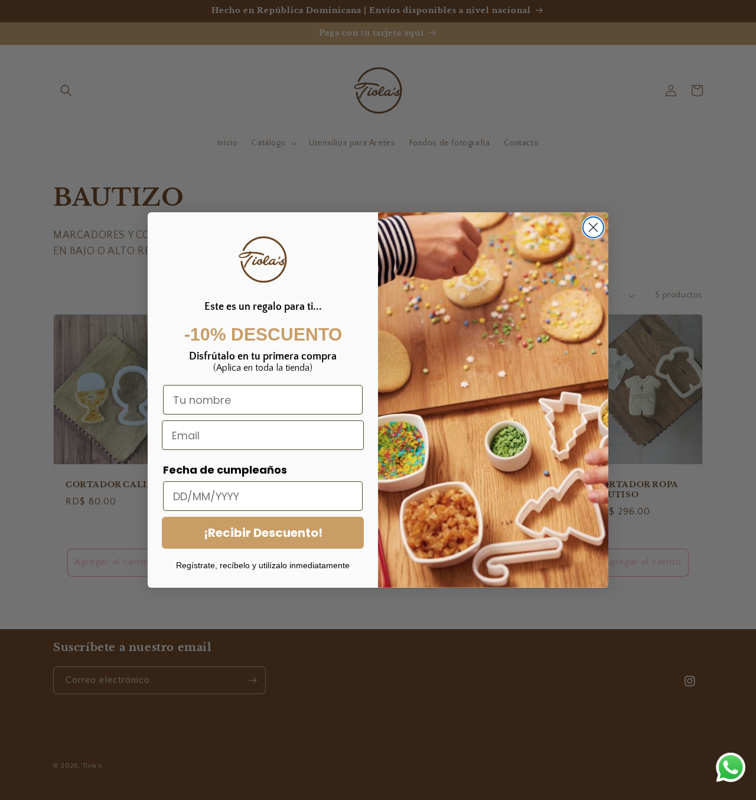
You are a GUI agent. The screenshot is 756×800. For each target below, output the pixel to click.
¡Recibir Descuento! (263, 532)
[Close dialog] (593, 227)
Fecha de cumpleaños (225, 469)
